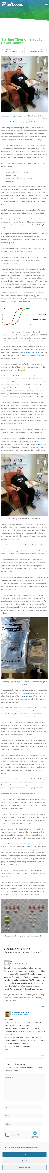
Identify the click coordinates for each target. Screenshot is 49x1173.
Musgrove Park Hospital (22, 441)
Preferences (24, 1167)
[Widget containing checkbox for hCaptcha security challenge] (21, 1134)
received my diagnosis (14, 116)
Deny (24, 1161)
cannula (26, 577)
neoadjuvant (6, 225)
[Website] (23, 1124)
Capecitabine (8, 228)
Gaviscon (26, 847)
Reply (43, 1007)
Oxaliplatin (42, 225)
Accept (24, 1154)
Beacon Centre (6, 441)
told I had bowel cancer (31, 352)
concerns (26, 696)
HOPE (37, 444)
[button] (46, 4)
